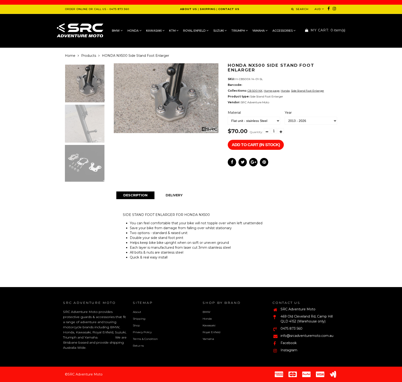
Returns (138, 345)
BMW (116, 30)
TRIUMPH (238, 30)
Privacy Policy (142, 332)
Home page (271, 90)
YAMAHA (258, 30)
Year (288, 113)
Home (70, 56)
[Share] (232, 162)
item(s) (328, 30)
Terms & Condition (145, 339)
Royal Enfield (212, 332)
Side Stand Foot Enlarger (307, 90)
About (137, 312)
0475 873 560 (291, 328)
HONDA (133, 30)
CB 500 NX (254, 90)
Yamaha (208, 339)
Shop (136, 325)
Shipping (139, 318)
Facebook (289, 343)
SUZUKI (218, 30)
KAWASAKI (154, 30)
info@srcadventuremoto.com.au (307, 336)
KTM (172, 30)
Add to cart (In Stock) (256, 144)
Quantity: (256, 132)
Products (88, 56)
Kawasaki (209, 325)
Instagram (289, 350)
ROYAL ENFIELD (194, 30)
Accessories (282, 30)
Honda (285, 90)
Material (234, 113)
